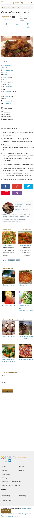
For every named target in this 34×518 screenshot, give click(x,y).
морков (4, 72)
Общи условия (26, 514)
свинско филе (10, 101)
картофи (8, 103)
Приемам (6, 511)
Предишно (6, 229)
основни (12, 7)
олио (6, 75)
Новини (4, 470)
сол (6, 79)
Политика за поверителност (10, 516)
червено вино (9, 70)
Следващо (27, 229)
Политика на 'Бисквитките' (11, 485)
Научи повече (26, 508)
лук (8, 84)
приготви (17, 26)
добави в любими (27, 26)
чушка (4, 77)
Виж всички (7, 500)
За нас (4, 466)
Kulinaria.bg (20, 204)
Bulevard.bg (6, 495)
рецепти (4, 7)
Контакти (21, 470)
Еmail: (4, 383)
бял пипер (9, 87)
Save (6, 191)
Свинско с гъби (7, 245)
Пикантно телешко (25, 245)
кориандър (8, 91)
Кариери (21, 466)
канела (7, 96)
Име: (3, 375)
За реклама (6, 474)
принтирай (6, 26)
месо (19, 7)
